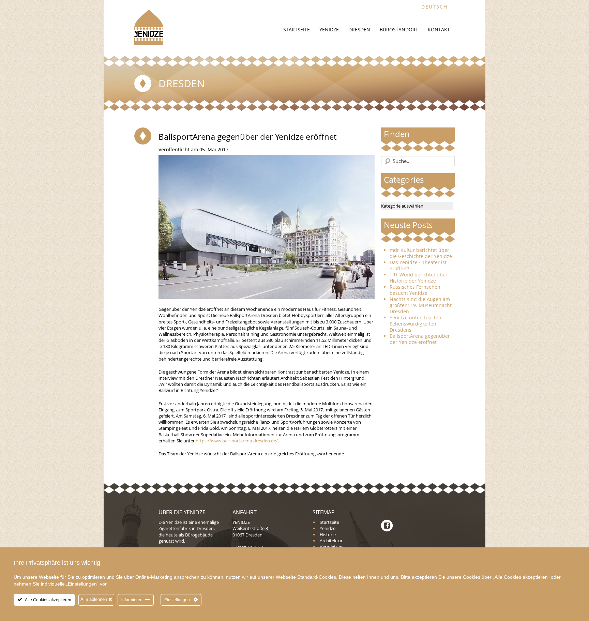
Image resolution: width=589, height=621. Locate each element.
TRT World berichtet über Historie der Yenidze (419, 278)
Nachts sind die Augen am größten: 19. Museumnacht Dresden (421, 305)
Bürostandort (399, 29)
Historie (328, 534)
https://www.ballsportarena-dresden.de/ (237, 441)
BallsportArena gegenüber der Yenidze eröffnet (420, 339)
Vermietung (332, 547)
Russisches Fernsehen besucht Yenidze (415, 290)
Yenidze (329, 29)
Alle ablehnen (94, 599)
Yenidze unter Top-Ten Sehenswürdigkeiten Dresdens (415, 324)
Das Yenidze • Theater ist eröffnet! (418, 265)
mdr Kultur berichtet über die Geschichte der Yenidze (421, 253)
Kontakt (439, 29)
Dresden (359, 29)
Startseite (296, 29)
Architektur (331, 540)
